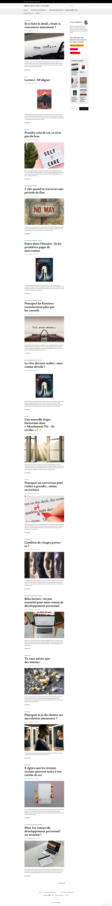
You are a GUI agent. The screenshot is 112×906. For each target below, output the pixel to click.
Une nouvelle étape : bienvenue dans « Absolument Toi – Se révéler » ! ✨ (39, 425)
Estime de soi (27, 539)
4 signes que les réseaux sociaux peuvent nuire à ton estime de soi (43, 772)
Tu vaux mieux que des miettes (37, 660)
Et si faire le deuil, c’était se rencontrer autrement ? (42, 25)
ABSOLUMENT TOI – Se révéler (36, 6)
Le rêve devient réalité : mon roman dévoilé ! (43, 365)
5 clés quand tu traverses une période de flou (43, 191)
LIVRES (25, 76)
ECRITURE (40, 240)
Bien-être (26, 129)
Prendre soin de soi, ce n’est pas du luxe (42, 134)
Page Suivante (61, 883)
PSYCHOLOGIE (27, 20)
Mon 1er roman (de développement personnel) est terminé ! (42, 832)
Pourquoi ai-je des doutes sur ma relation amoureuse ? (43, 717)
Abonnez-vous (84, 108)
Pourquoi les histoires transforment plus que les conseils (39, 307)
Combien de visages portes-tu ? (42, 544)
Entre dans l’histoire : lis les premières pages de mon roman (42, 247)
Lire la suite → (27, 70)
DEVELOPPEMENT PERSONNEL (30, 185)
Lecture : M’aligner (37, 80)
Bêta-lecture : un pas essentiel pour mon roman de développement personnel (43, 603)
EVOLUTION (26, 416)
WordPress (58, 902)
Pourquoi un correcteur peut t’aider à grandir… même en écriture (43, 487)
